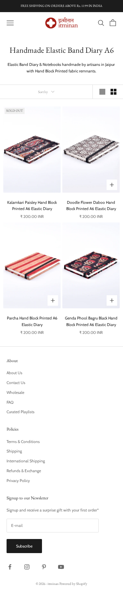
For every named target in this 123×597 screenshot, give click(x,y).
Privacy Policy (18, 480)
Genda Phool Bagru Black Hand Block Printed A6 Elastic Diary (91, 321)
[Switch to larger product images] (102, 92)
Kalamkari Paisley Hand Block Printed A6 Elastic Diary (32, 205)
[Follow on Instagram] (27, 567)
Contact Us (16, 382)
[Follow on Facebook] (10, 567)
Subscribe (24, 546)
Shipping (14, 451)
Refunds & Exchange (24, 470)
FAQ (10, 402)
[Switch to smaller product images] (113, 92)
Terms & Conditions (23, 441)
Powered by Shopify (73, 583)
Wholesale (15, 392)
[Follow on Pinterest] (44, 567)
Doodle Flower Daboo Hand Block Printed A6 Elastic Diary (91, 205)
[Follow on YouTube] (61, 567)
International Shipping (26, 460)
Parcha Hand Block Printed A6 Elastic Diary (32, 321)
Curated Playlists (20, 411)
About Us (14, 372)
